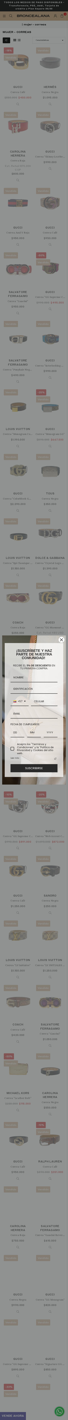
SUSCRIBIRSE (34, 768)
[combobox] (20, 701)
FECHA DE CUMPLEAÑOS (25, 724)
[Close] (61, 639)
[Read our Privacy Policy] (55, 759)
